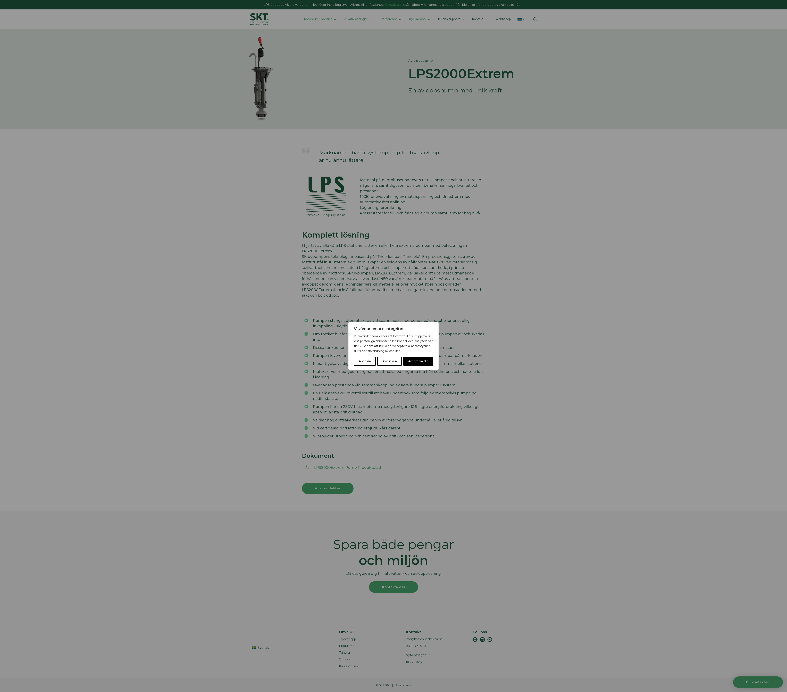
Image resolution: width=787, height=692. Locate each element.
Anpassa (365, 361)
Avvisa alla (389, 361)
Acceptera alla (418, 361)
